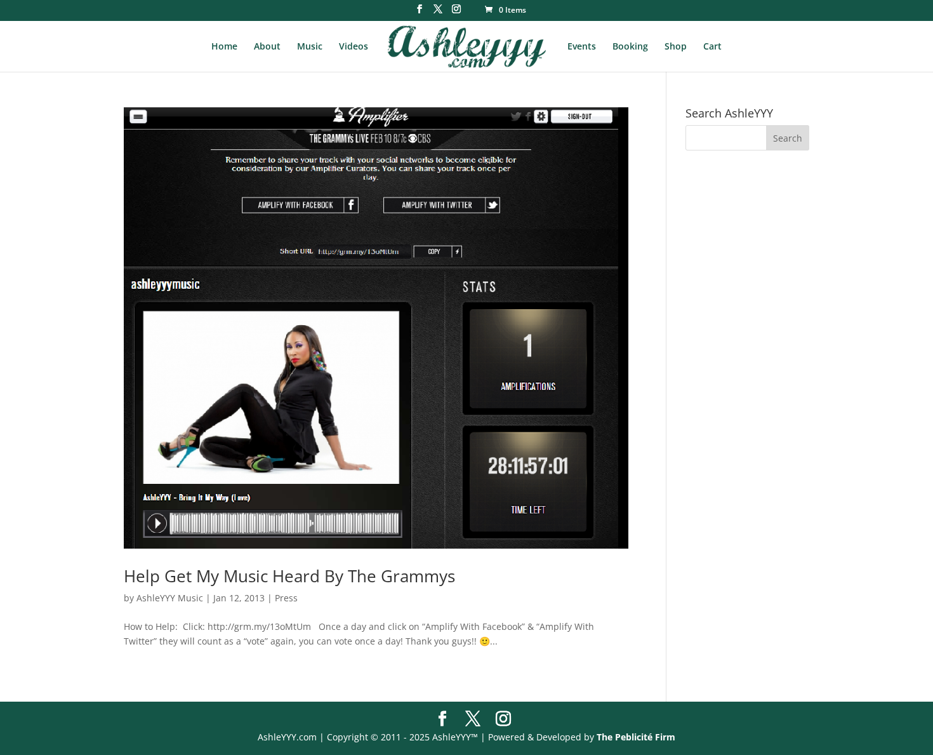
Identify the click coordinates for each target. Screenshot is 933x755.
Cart (712, 47)
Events (581, 47)
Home (224, 47)
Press (286, 598)
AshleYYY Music (169, 598)
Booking (630, 47)
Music (309, 47)
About (267, 47)
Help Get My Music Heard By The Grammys (289, 576)
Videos (353, 47)
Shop (676, 47)
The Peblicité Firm (636, 737)
